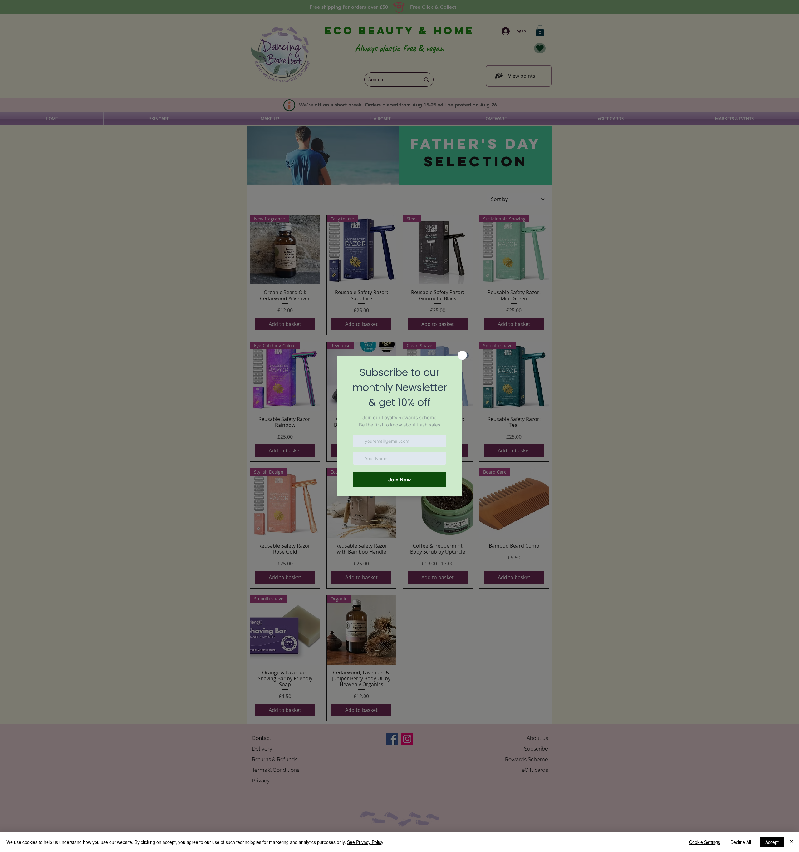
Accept (772, 842)
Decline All (740, 842)
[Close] (791, 842)
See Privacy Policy (365, 842)
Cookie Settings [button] (704, 842)
